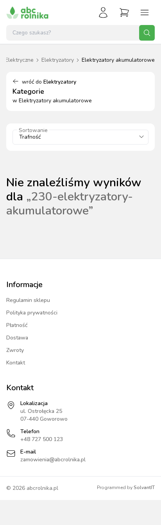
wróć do (49, 82)
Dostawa (17, 337)
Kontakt (15, 362)
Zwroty (15, 350)
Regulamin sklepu (28, 300)
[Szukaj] (147, 33)
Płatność (17, 325)
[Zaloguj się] (103, 12)
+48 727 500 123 (41, 439)
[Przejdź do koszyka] (124, 12)
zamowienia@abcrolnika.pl (53, 459)
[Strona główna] (27, 12)
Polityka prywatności (31, 312)
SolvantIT (144, 487)
